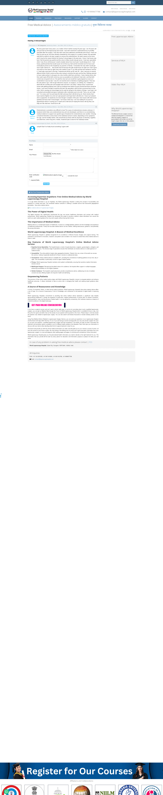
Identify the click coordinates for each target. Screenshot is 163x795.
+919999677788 (93, 11)
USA (132, 30)
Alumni (85, 18)
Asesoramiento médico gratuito (72, 25)
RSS (90, 342)
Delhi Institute (114, 8)
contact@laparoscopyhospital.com (120, 11)
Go (133, 2)
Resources (68, 18)
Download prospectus (119, 124)
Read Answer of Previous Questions (38, 35)
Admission (48, 18)
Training (39, 18)
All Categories (42, 45)
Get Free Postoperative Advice (40, 192)
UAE (127, 30)
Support (77, 18)
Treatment (58, 18)
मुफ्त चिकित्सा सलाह (102, 25)
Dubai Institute (123, 8)
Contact (94, 18)
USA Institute (132, 8)
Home (31, 18)
